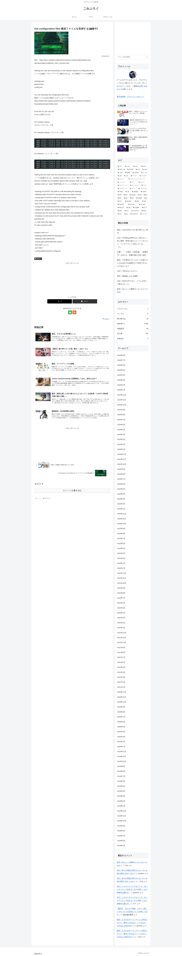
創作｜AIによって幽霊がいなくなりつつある (132, 290)
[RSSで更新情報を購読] (74, 312)
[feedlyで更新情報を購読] (70, 312)
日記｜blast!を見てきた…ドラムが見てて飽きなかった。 (132, 282)
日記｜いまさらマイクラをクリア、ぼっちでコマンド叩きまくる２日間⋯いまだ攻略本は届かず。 (132, 889)
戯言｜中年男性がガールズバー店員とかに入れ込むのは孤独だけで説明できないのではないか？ (132, 263)
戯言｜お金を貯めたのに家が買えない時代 (132, 231)
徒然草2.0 (38, 258)
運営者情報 (121, 97)
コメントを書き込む (72, 490)
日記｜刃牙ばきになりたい (127, 271)
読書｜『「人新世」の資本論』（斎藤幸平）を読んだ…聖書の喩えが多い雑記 (132, 253)
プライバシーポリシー (135, 97)
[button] (85, 301)
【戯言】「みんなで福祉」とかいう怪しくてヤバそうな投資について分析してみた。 (132, 912)
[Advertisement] (72, 278)
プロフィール (123, 86)
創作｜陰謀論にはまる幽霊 (127, 276)
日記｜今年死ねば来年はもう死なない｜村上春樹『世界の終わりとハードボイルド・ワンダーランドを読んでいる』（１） (132, 242)
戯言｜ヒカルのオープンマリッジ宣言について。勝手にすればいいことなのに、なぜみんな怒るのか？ (132, 923)
